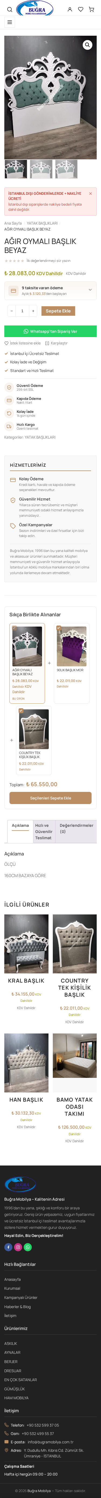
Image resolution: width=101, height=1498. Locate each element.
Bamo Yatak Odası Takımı (75, 1106)
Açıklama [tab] (20, 825)
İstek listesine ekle (25, 343)
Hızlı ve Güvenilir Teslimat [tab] (44, 831)
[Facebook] (8, 1247)
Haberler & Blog (17, 1306)
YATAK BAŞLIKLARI (40, 437)
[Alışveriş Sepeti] (91, 9)
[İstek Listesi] (80, 9)
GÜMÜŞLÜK (14, 1388)
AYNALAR (12, 1352)
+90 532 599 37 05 (43, 1425)
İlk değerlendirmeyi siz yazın (48, 260)
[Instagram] (18, 1247)
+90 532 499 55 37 (38, 1433)
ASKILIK (10, 1343)
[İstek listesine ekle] (42, 921)
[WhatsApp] (28, 1247)
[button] (87, 45)
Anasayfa (12, 1279)
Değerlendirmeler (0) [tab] (76, 828)
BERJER (11, 1361)
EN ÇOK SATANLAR (20, 1379)
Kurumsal (12, 1288)
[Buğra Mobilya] (34, 9)
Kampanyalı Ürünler (20, 1297)
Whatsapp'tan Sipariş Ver (53, 331)
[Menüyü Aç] (9, 22)
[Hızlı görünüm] (42, 943)
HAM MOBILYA (16, 1397)
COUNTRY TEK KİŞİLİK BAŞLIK (74, 987)
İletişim (10, 1315)
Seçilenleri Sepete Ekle (50, 798)
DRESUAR (12, 1370)
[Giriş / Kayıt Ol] (69, 9)
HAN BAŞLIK (26, 1099)
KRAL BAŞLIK (26, 980)
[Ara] (9, 9)
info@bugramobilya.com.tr (51, 1441)
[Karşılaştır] (42, 932)
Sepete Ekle (58, 311)
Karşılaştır (59, 343)
